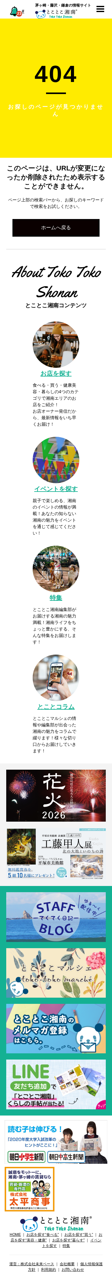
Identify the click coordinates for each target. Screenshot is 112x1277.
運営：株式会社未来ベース (31, 1264)
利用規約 (48, 1269)
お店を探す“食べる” (42, 1234)
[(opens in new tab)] (56, 1141)
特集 (66, 1246)
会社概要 (67, 1264)
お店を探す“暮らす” (68, 1240)
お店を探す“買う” (78, 1234)
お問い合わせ (73, 1269)
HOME (15, 1234)
